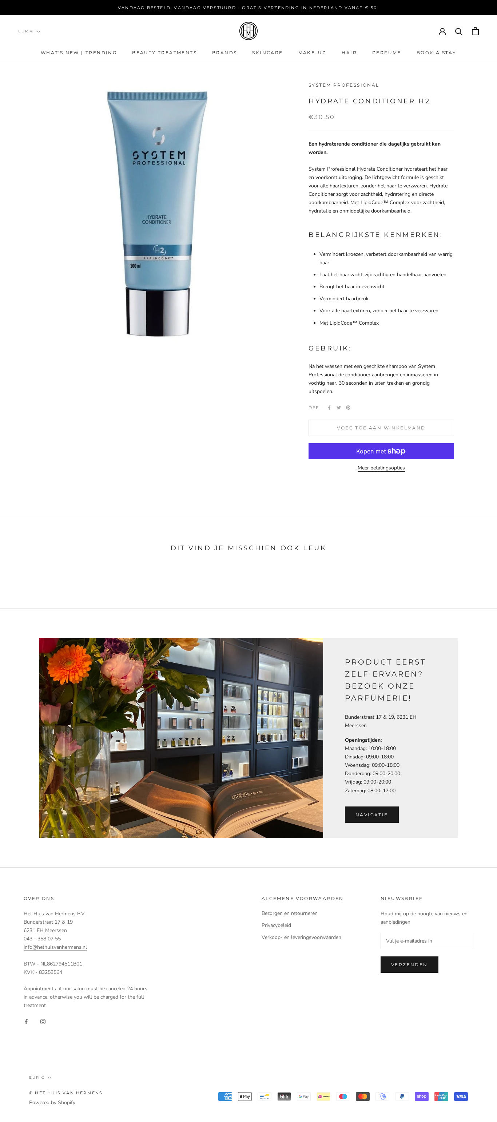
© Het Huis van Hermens (66, 1092)
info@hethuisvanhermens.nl (55, 947)
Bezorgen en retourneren (290, 913)
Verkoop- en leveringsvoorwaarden (301, 937)
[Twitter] (339, 407)
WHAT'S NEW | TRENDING (79, 52)
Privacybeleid (276, 925)
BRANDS (224, 52)
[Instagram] (42, 1021)
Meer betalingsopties (381, 467)
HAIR (349, 52)
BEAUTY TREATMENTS (164, 52)
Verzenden (409, 964)
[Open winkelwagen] (475, 31)
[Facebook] (329, 407)
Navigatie (371, 814)
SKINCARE (267, 52)
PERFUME (386, 52)
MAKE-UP (312, 52)
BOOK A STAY (436, 52)
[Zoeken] (459, 31)
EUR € (26, 31)
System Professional (344, 85)
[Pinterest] (348, 407)
